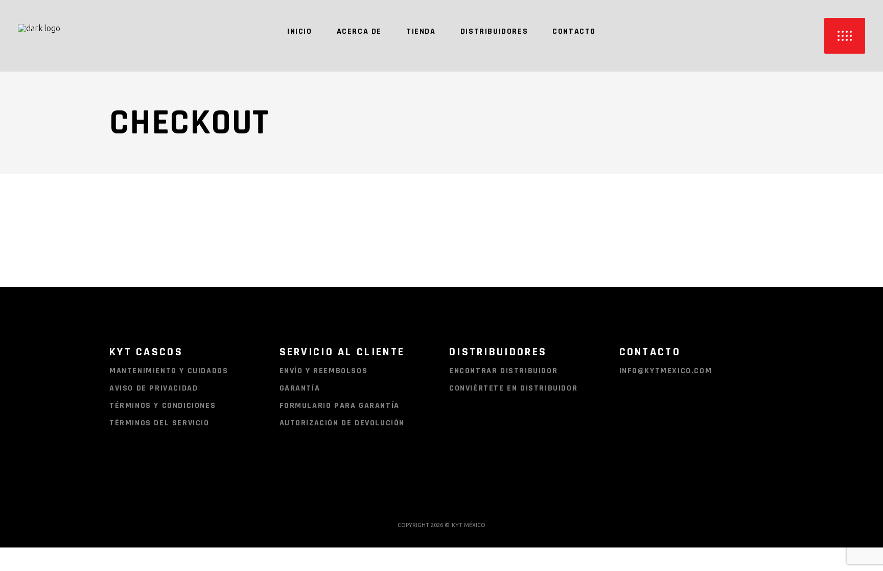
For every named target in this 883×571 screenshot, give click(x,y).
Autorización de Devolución (342, 423)
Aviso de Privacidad (153, 388)
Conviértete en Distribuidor (513, 388)
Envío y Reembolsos (324, 371)
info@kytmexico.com (665, 371)
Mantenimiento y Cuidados (168, 371)
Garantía (300, 388)
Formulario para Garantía (340, 405)
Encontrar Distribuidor (503, 371)
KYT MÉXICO (468, 525)
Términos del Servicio (159, 423)
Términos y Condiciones (162, 405)
